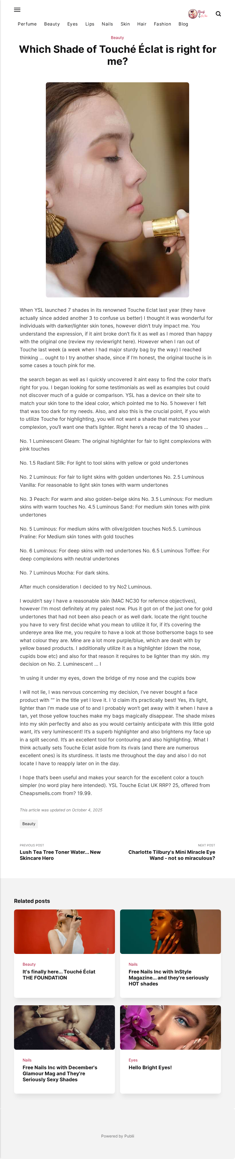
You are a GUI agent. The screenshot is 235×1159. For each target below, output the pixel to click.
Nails (107, 24)
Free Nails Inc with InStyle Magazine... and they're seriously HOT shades (169, 977)
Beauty (52, 24)
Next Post (171, 852)
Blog (183, 24)
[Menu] (17, 10)
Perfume (27, 24)
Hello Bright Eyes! (150, 1067)
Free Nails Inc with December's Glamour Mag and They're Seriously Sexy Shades (60, 1073)
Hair (141, 24)
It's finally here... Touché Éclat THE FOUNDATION (59, 975)
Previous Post (60, 852)
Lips (90, 24)
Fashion (162, 24)
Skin (125, 24)
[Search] (218, 13)
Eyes (72, 24)
